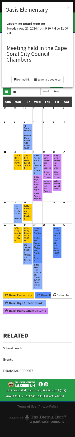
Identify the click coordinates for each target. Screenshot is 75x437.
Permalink (23, 79)
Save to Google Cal (49, 79)
